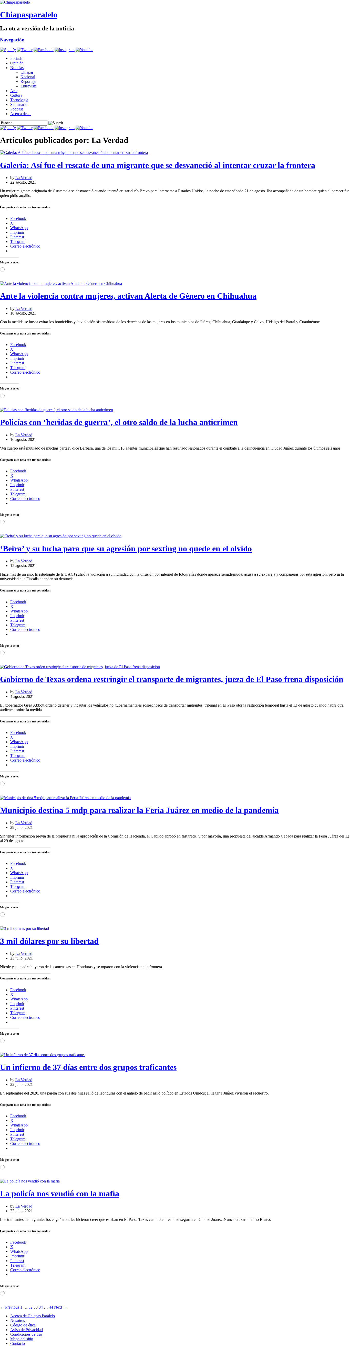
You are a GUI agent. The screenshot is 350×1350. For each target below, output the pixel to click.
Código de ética (23, 1325)
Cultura (16, 95)
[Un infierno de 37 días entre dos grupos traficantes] (42, 1055)
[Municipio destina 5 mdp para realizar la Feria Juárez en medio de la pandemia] (65, 798)
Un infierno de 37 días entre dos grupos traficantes (88, 1067)
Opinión (17, 63)
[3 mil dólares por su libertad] (24, 928)
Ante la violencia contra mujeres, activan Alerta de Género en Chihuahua (128, 295)
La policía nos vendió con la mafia (59, 1193)
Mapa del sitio (21, 1339)
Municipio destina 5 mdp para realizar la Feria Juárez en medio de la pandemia (139, 810)
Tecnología (19, 100)
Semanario (18, 104)
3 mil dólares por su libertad (49, 941)
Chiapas (27, 72)
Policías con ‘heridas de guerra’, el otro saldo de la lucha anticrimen (119, 422)
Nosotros (17, 1320)
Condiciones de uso (26, 1334)
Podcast (16, 109)
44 (51, 1307)
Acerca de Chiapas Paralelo (32, 1316)
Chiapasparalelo (28, 14)
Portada (16, 58)
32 (30, 1307)
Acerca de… (20, 113)
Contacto (17, 1343)
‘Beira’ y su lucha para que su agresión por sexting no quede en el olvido (126, 548)
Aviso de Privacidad (26, 1329)
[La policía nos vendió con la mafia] (30, 1181)
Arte (13, 90)
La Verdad (23, 177)
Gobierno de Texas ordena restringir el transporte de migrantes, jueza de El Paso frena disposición (171, 679)
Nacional (27, 77)
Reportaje (28, 81)
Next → (60, 1307)
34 (41, 1307)
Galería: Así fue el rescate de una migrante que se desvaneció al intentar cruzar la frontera (157, 165)
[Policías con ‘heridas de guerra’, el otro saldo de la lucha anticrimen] (56, 410)
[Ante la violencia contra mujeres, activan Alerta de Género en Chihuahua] (61, 283)
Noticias (17, 67)
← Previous (9, 1307)
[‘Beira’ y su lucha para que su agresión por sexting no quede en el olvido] (60, 536)
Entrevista (28, 86)
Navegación (12, 39)
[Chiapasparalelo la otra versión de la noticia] (175, 2)
